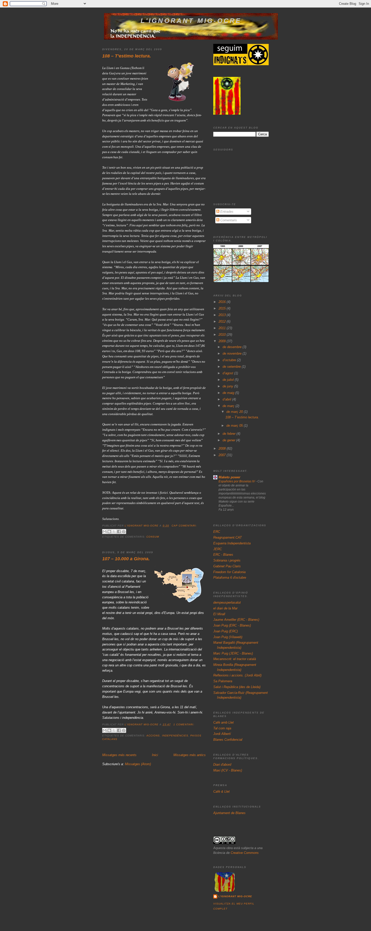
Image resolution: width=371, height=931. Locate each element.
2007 (223, 455)
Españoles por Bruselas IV (237, 481)
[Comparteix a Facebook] (118, 531)
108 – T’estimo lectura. (126, 55)
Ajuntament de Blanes (229, 813)
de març (229, 406)
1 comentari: (183, 724)
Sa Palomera (222, 681)
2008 (223, 448)
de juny (228, 386)
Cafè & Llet (221, 791)
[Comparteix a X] (114, 531)
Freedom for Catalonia (229, 572)
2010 (223, 334)
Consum (152, 536)
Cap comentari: (184, 525)
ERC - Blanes (223, 554)
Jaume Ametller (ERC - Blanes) (236, 620)
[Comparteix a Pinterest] (123, 531)
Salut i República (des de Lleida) (236, 687)
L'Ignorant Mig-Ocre (235, 896)
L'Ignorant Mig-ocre (191, 20)
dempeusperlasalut (227, 602)
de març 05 (235, 425)
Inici (155, 755)
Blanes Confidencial (227, 739)
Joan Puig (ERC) (225, 631)
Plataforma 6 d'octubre (229, 577)
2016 (223, 302)
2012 (223, 321)
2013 (223, 315)
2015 (223, 308)
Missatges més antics (189, 755)
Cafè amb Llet (223, 722)
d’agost (228, 373)
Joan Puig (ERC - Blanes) (232, 625)
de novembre (233, 353)
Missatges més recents (119, 755)
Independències (175, 735)
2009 (223, 341)
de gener (229, 440)
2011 (223, 328)
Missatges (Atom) (138, 764)
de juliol (229, 380)
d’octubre (230, 360)
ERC (216, 532)
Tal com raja (222, 728)
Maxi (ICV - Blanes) (227, 770)
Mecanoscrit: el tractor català (234, 659)
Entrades (226, 211)
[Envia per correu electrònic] (104, 531)
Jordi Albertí (222, 734)
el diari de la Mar (225, 608)
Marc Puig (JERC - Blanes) (233, 653)
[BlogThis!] (109, 531)
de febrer (229, 434)
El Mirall (219, 614)
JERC (217, 549)
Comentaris (228, 220)
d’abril (227, 399)
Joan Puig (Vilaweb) (227, 637)
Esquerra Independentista (232, 543)
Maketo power (229, 477)
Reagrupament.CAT (227, 537)
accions (153, 735)
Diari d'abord (222, 764)
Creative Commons (245, 853)
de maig (229, 393)
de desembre (233, 347)
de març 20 (235, 412)
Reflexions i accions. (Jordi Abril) (237, 675)
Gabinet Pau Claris (227, 566)
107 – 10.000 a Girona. (126, 558)
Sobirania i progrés (227, 560)
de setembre (232, 366)
